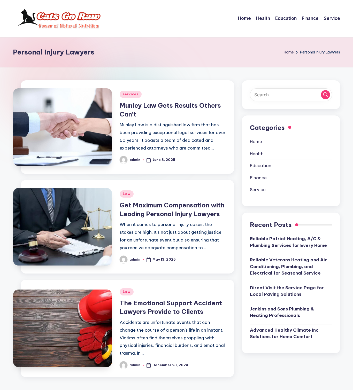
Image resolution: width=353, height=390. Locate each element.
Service (258, 189)
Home (256, 141)
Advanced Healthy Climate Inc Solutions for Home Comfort (284, 333)
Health (257, 154)
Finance (258, 178)
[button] (325, 94)
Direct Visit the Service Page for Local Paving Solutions (287, 291)
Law (127, 194)
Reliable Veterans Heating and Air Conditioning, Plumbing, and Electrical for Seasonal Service (288, 266)
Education (260, 165)
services (131, 94)
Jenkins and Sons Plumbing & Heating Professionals (282, 312)
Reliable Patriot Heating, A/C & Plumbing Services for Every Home (288, 242)
